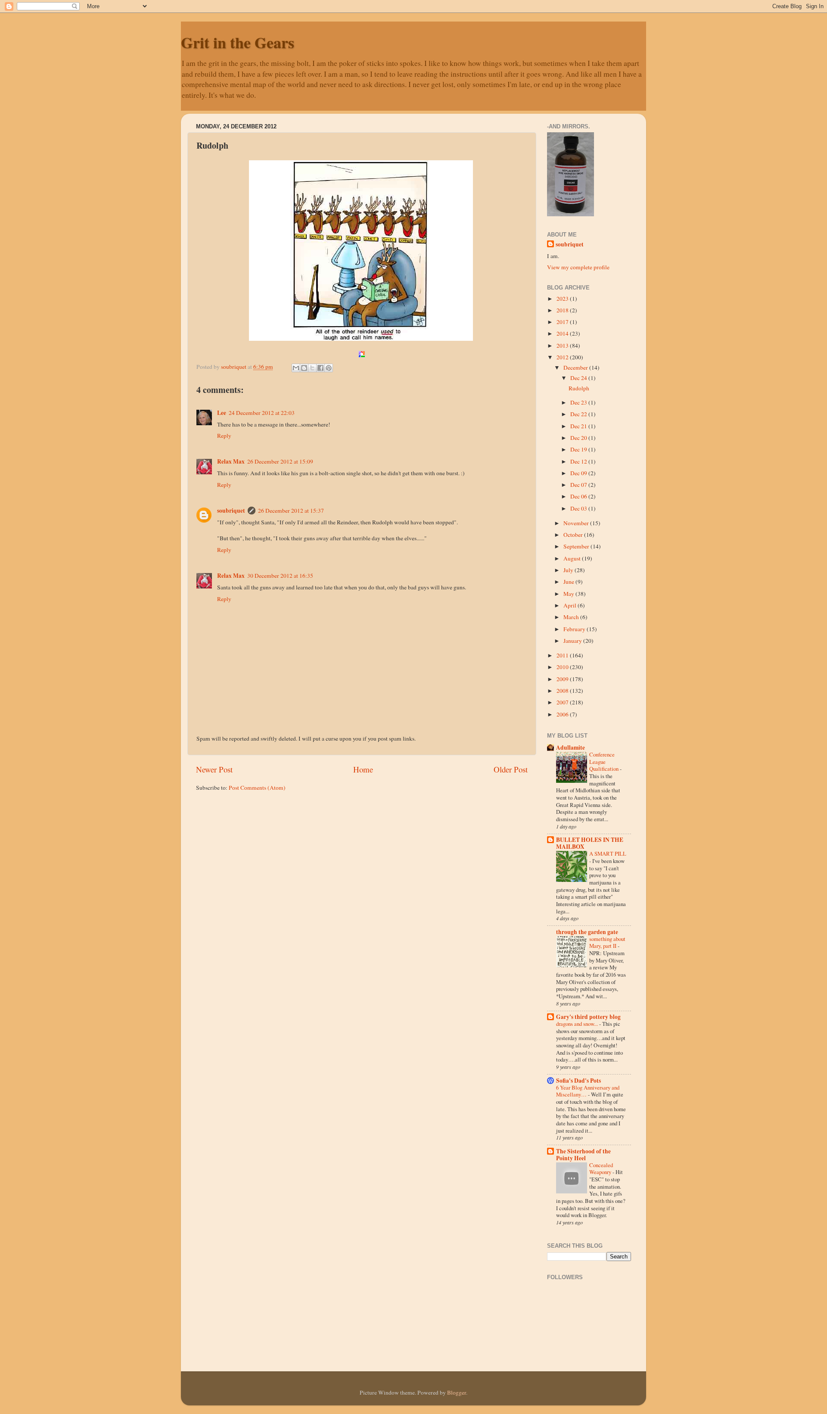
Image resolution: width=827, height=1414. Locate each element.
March (571, 617)
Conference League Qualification (604, 761)
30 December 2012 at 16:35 (280, 575)
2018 (563, 310)
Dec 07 (579, 485)
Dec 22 (579, 414)
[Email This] (296, 368)
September (577, 546)
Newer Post (214, 769)
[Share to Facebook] (320, 368)
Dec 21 (579, 426)
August (572, 558)
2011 (563, 655)
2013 (563, 345)
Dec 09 (579, 473)
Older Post (511, 769)
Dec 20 (579, 438)
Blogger (456, 1392)
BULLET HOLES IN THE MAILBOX (589, 843)
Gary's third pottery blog (588, 1016)
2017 (563, 322)
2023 (563, 298)
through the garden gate (587, 932)
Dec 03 (579, 508)
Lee (221, 412)
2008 (563, 691)
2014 (563, 333)
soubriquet (231, 510)
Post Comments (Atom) (257, 787)
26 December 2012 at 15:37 (291, 510)
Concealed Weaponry (601, 1168)
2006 (563, 714)
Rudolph (579, 388)
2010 (563, 667)
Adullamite (570, 747)
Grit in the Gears (237, 42)
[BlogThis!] (304, 368)
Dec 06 (579, 496)
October (573, 535)
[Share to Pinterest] (328, 368)
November (576, 523)
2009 (563, 679)
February (575, 629)
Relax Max (231, 461)
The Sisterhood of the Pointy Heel (583, 1154)
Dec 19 (579, 449)
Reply (224, 435)
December (576, 367)
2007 (563, 702)
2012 (563, 357)
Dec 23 (579, 402)
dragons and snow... (577, 1024)
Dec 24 (579, 378)
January (573, 641)
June (569, 582)
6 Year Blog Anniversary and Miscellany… (587, 1091)
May (569, 594)
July (569, 570)
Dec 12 (579, 461)
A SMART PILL (607, 853)
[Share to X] (312, 368)
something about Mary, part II (607, 942)
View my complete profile (578, 267)
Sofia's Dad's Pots (578, 1080)
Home (363, 769)
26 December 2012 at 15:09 (280, 461)
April (570, 605)
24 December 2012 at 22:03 (262, 413)
